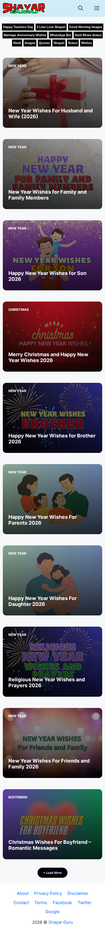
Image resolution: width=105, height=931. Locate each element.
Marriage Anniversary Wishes (25, 35)
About (23, 893)
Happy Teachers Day (18, 27)
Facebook (62, 902)
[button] (81, 8)
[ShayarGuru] (24, 8)
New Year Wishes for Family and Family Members (47, 195)
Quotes (44, 43)
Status (73, 43)
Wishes (86, 43)
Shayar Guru (60, 922)
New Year (17, 66)
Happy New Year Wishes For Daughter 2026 (42, 601)
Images (30, 43)
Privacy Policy (48, 893)
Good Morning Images (85, 27)
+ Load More (52, 873)
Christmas (18, 309)
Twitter (85, 902)
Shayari (58, 43)
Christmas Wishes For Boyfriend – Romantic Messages (49, 845)
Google (52, 911)
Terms (40, 902)
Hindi (17, 43)
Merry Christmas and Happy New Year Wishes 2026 (48, 357)
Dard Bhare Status (88, 35)
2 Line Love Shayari (51, 27)
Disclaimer (77, 893)
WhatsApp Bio (60, 35)
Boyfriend (17, 797)
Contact (21, 902)
